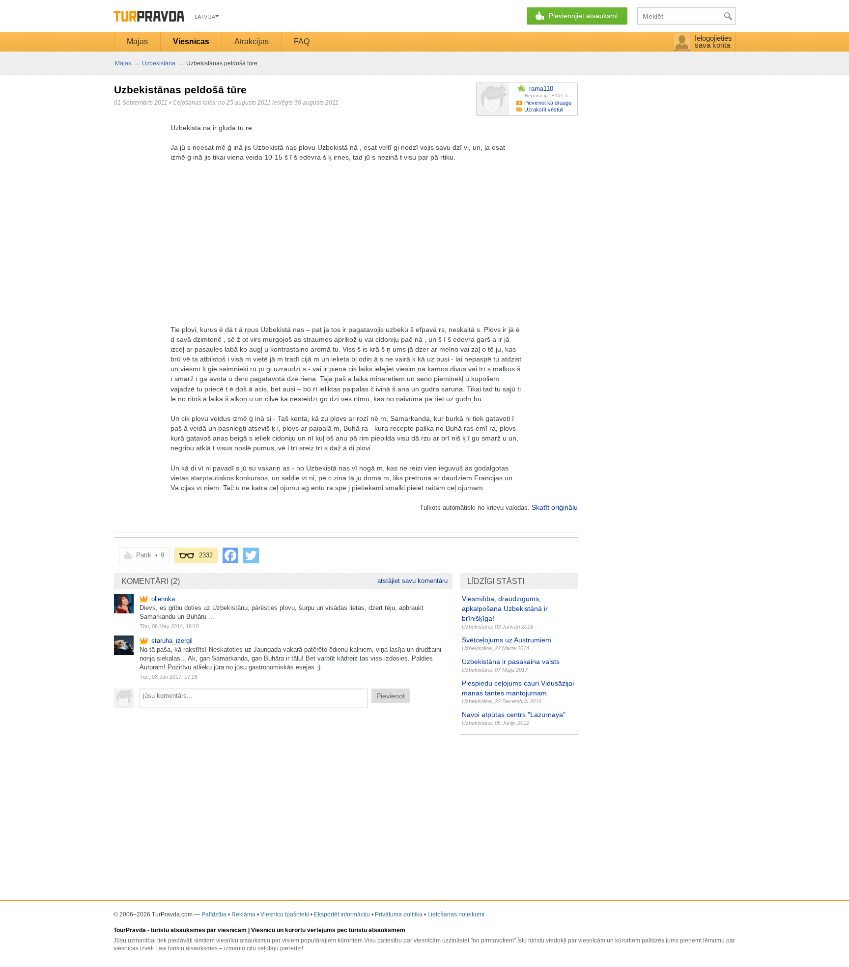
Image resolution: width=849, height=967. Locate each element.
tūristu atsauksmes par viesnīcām (199, 930)
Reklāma (243, 914)
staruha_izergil (172, 640)
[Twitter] (251, 555)
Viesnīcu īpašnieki (284, 914)
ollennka (163, 599)
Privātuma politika (399, 914)
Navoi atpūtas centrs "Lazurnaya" (514, 714)
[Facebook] (230, 555)
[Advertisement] (293, 240)
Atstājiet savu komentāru (412, 580)
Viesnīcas (191, 41)
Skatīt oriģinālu (555, 507)
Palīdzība (213, 914)
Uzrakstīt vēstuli (543, 109)
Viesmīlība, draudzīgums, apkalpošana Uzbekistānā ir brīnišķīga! (505, 608)
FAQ (302, 41)
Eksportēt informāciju (342, 914)
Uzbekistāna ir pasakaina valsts (511, 661)
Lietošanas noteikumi (455, 914)
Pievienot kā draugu (547, 103)
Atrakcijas (251, 41)
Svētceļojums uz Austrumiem (506, 640)
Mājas (137, 41)
